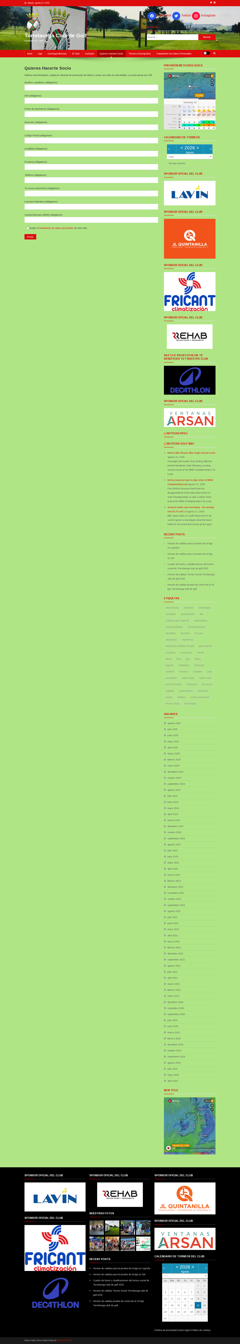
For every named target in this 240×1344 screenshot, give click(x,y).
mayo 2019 (173, 1075)
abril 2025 (173, 747)
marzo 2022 (174, 941)
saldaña (170, 691)
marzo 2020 (174, 1032)
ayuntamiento (188, 614)
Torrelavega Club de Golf (55, 35)
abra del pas (172, 607)
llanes (198, 659)
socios (169, 697)
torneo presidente (200, 697)
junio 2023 (173, 856)
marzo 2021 (174, 984)
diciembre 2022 (175, 887)
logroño (170, 665)
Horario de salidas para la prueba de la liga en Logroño (190, 545)
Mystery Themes (64, 1340)
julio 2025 (172, 729)
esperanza (187, 639)
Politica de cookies (201, 1330)
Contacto (89, 53)
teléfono (182, 697)
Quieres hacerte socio (111, 53)
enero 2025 (173, 765)
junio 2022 (173, 923)
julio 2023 (172, 850)
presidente (171, 678)
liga (188, 659)
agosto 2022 (174, 911)
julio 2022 (172, 917)
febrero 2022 (174, 947)
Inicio (29, 53)
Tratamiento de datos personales (174, 53)
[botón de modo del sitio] (207, 53)
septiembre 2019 (176, 1056)
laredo (200, 652)
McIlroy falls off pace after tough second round (191, 453)
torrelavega (190, 703)
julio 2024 (172, 796)
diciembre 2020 (175, 1002)
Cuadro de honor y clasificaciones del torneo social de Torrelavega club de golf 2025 (191, 566)
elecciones (171, 639)
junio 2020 (173, 1026)
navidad (170, 671)
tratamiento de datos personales (56, 228)
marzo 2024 (174, 820)
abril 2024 (173, 814)
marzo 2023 (174, 875)
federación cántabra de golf (180, 646)
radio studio (188, 678)
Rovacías (192, 684)
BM (201, 614)
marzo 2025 (174, 753)
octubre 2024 (174, 778)
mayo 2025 (173, 741)
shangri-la (203, 691)
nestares (183, 671)
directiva (185, 633)
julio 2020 (172, 1020)
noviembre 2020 (176, 1008)
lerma (168, 659)
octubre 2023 (174, 832)
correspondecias (196, 627)
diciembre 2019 (175, 1044)
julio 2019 (172, 1069)
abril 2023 (173, 869)
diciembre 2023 (175, 826)
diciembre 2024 (175, 772)
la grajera (171, 652)
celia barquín (200, 620)
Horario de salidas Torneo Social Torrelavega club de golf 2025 (191, 576)
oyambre (197, 671)
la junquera (186, 652)
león (178, 659)
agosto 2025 (174, 723)
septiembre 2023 (176, 838)
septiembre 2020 (176, 1014)
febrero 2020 (174, 1038)
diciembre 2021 (175, 953)
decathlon (171, 633)
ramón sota (205, 678)
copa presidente (174, 627)
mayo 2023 (173, 862)
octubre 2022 (174, 899)
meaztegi (199, 665)
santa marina (186, 691)
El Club (76, 53)
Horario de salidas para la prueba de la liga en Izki (190, 556)
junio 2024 (173, 802)
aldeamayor (205, 607)
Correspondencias (57, 53)
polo (209, 671)
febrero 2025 (174, 759)
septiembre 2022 (176, 905)
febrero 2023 (174, 881)
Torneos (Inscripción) (139, 53)
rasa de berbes (174, 684)
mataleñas (184, 665)
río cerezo (207, 684)
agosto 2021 (174, 966)
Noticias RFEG (177, 433)
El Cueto (199, 633)
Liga (40, 53)
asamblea (171, 614)
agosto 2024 (174, 790)
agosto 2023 (174, 844)
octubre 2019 (174, 1050)
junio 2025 (173, 735)
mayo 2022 (173, 929)
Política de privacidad (165, 1330)
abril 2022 (173, 935)
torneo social (172, 703)
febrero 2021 (174, 990)
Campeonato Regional (177, 620)
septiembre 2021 (176, 959)
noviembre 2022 (176, 893)
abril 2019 (173, 1081)
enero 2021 (173, 996)
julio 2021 (172, 972)
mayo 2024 (173, 808)
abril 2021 (173, 978)
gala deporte (205, 646)
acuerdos (189, 607)
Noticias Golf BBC (180, 443)
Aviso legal (184, 1330)
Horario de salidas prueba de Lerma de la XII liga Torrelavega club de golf (191, 586)
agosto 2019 (174, 1063)
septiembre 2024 (176, 784)
